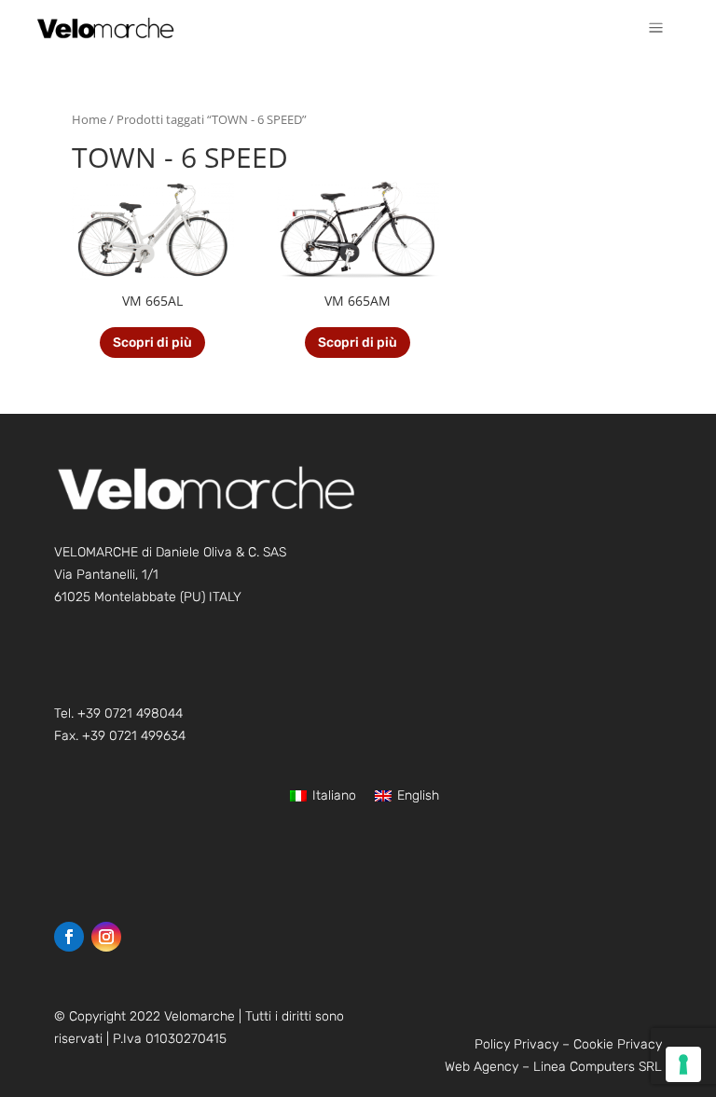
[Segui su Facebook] (69, 937)
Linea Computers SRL (597, 1067)
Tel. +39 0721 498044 (118, 713)
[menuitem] (656, 27)
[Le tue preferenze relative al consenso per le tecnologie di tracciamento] (683, 1064)
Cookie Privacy (617, 1044)
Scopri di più (152, 342)
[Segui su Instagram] (106, 937)
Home (89, 119)
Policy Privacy (516, 1044)
